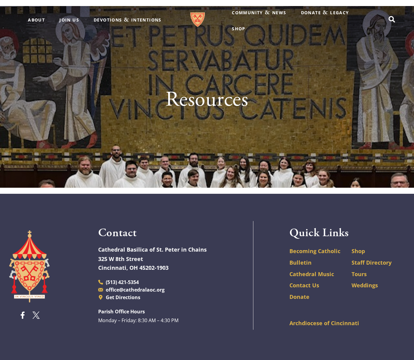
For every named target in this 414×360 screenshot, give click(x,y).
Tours (359, 274)
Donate (299, 296)
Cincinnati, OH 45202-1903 (133, 267)
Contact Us (304, 285)
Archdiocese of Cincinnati (324, 323)
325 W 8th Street (120, 259)
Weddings (365, 285)
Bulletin (300, 262)
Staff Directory (372, 262)
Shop (358, 251)
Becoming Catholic (314, 251)
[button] (392, 20)
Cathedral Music (311, 274)
